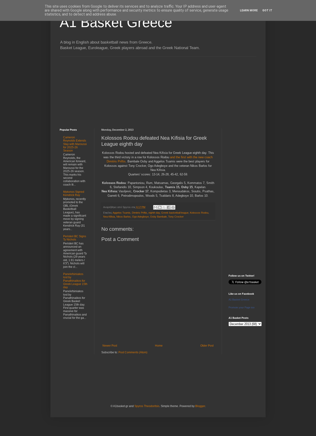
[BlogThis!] (160, 207)
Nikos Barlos (123, 216)
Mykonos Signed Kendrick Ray (73, 193)
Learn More (249, 10)
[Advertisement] (158, 89)
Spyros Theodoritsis (146, 406)
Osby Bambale (158, 216)
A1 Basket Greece (116, 22)
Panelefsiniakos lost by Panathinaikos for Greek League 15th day (75, 280)
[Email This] (155, 207)
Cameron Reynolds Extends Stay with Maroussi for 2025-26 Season (75, 144)
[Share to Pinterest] (173, 207)
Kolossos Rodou (199, 212)
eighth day (154, 212)
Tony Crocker (176, 216)
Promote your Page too (241, 307)
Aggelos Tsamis (121, 212)
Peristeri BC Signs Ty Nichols (74, 238)
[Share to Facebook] (168, 207)
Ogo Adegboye (140, 216)
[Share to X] (164, 207)
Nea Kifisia (109, 216)
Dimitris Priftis (139, 212)
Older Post (207, 345)
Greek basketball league (175, 212)
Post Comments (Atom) (132, 352)
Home (159, 345)
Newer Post (109, 345)
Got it (267, 10)
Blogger (200, 406)
